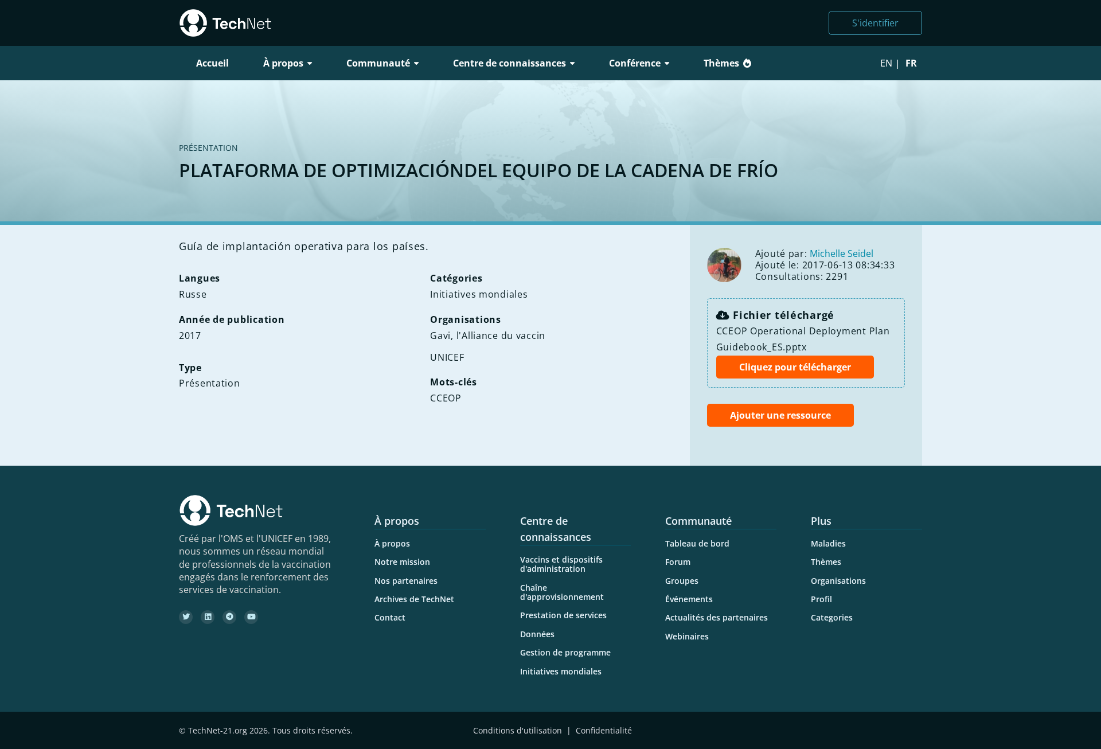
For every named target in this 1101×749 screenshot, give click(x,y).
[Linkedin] (207, 617)
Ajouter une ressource (780, 415)
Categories (832, 617)
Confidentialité (604, 730)
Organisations (838, 580)
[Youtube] (251, 617)
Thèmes (721, 63)
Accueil (212, 63)
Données (537, 634)
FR (911, 63)
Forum (677, 561)
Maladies (828, 543)
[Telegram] (229, 617)
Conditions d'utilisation (517, 730)
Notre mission (402, 561)
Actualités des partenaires (716, 617)
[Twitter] (186, 617)
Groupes (681, 580)
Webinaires (687, 636)
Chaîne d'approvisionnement (562, 592)
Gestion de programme (565, 652)
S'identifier (875, 23)
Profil (821, 599)
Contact (389, 617)
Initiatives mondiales (561, 671)
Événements (689, 599)
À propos (392, 543)
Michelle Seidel (841, 253)
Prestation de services (563, 615)
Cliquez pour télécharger (795, 367)
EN (886, 63)
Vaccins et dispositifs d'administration (561, 564)
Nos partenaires (406, 580)
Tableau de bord (697, 543)
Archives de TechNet (414, 599)
